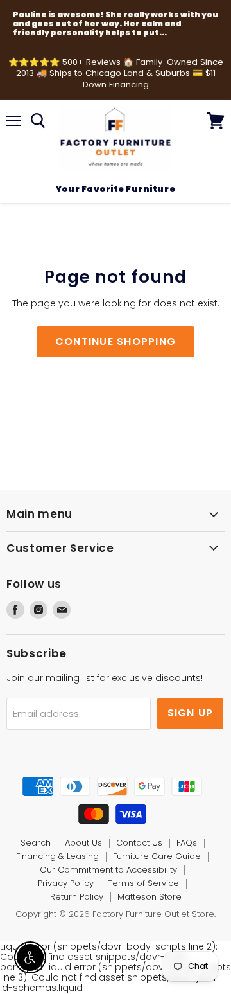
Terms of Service (143, 883)
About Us (83, 843)
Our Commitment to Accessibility (108, 870)
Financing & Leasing (57, 856)
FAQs (186, 843)
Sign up (190, 713)
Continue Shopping (115, 341)
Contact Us (139, 843)
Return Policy (76, 897)
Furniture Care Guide (157, 856)
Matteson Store (149, 897)
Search (36, 843)
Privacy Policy (66, 883)
